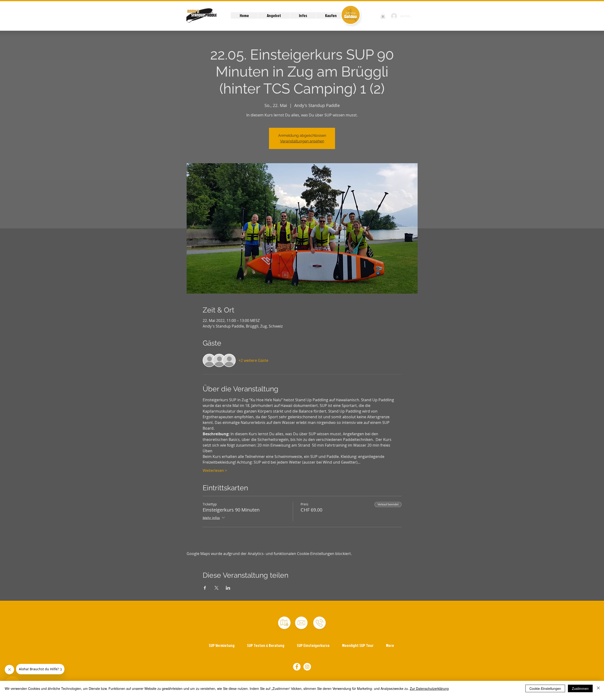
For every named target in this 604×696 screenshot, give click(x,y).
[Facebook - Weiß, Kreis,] (297, 666)
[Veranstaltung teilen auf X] (216, 588)
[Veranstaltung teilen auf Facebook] (205, 588)
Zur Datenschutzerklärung (429, 688)
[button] (274, 15)
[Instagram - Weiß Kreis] (307, 666)
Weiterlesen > (215, 470)
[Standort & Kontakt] (284, 622)
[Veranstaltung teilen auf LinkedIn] (228, 588)
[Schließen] (598, 688)
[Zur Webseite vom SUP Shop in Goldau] (350, 15)
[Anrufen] (319, 622)
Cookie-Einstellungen (545, 688)
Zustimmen (580, 688)
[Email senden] (301, 622)
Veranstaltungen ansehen (302, 141)
